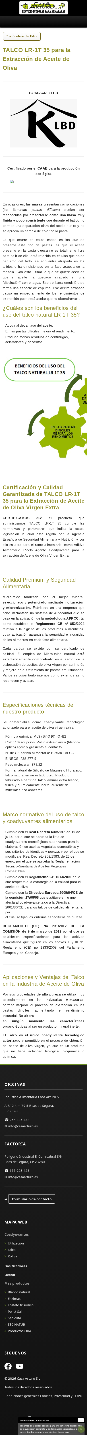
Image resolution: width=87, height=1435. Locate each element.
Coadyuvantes (17, 21)
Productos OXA (19, 1331)
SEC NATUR (16, 1324)
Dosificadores (30, 21)
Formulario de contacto (32, 1199)
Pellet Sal (15, 1311)
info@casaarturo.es (23, 1126)
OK (81, 1420)
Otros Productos (56, 21)
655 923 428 (19, 1170)
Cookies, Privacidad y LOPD (61, 1396)
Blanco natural (19, 1292)
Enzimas (14, 1298)
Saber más (63, 1432)
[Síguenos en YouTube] (19, 1367)
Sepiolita (14, 1318)
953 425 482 (19, 1119)
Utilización (16, 1243)
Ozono (43, 21)
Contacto (69, 21)
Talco (12, 1249)
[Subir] (81, 1429)
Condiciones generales (21, 1396)
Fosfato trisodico (20, 1305)
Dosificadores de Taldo (21, 36)
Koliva (12, 1256)
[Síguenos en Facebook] (8, 1367)
